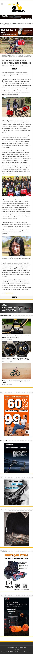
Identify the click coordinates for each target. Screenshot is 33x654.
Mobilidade (22, 65)
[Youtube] (17, 650)
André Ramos (23, 647)
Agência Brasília (9, 293)
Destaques (8, 23)
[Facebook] (13, 650)
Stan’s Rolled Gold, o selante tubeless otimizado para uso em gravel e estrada (16, 336)
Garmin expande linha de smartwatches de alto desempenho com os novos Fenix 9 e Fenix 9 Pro (16, 359)
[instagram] (19, 650)
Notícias (27, 65)
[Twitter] (15, 650)
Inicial (2, 23)
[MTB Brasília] (16, 6)
